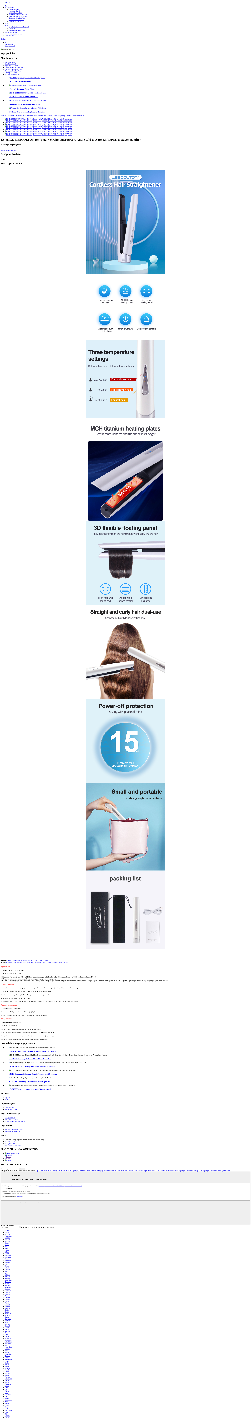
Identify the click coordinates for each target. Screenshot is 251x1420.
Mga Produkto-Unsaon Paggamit (19, 27)
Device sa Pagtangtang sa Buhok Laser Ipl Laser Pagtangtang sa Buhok (194, 1171)
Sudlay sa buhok (14, 9)
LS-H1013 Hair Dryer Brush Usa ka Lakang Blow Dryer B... (33, 1051)
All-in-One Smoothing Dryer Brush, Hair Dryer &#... (30, 1081)
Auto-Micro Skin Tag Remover (161, 1171)
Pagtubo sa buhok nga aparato (18, 16)
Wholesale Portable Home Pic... (21, 89)
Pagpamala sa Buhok (15, 13)
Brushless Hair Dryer (116, 1171)
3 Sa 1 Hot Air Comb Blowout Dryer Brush (137, 1171)
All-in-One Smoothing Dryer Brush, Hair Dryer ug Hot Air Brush (28, 960)
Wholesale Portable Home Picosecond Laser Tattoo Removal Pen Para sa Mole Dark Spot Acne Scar (37, 962)
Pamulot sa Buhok (14, 11)
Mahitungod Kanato (11, 32)
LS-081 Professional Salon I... (20, 81)
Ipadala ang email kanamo (9, 150)
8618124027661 (10, 1143)
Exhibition (12, 28)
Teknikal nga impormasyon (17, 30)
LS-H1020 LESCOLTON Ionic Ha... (23, 97)
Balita (6, 25)
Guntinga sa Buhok (15, 21)
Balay (6, 6)
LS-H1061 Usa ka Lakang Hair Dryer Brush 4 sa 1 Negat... (32, 1066)
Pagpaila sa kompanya (15, 34)
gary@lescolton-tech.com (12, 1145)
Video (6, 23)
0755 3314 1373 (10, 1141)
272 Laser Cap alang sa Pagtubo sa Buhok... (27, 112)
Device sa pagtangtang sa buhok (19, 14)
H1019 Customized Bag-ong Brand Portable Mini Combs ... (33, 1074)
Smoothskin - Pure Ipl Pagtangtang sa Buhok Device (74, 1171)
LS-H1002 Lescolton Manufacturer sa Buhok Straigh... (31, 1089)
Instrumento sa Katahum (16, 20)
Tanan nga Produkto (223, 1171)
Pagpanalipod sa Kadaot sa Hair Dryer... (25, 104)
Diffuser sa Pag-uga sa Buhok (100, 1171)
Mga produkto (9, 7)
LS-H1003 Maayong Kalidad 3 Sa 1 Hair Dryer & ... (30, 1059)
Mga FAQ (8, 1098)
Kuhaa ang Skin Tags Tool (17, 18)
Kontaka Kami (9, 36)
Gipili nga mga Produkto (43, 1171)
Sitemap (54, 1171)
